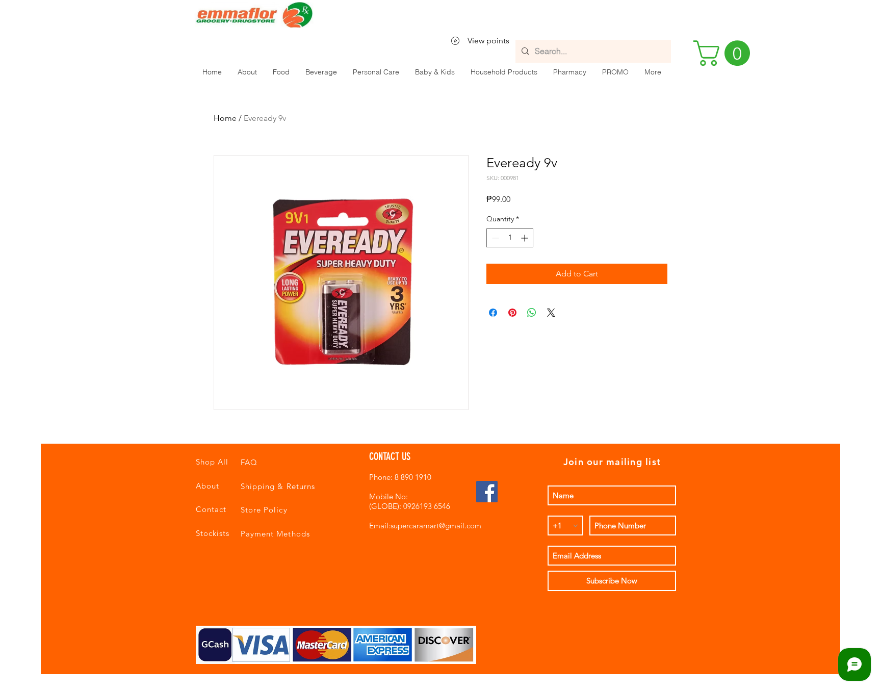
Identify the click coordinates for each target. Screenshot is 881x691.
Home (225, 118)
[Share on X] (551, 312)
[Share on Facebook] (493, 312)
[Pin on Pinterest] (512, 312)
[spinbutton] (510, 238)
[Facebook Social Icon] (487, 491)
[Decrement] (494, 238)
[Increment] (525, 238)
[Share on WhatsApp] (532, 312)
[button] (281, 72)
